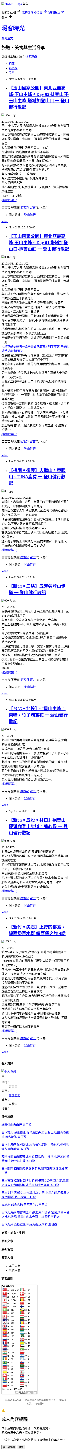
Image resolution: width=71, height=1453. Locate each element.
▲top (4, 221)
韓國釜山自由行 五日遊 (16, 1124)
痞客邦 (24, 207)
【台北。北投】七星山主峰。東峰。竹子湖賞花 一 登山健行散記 (38, 715)
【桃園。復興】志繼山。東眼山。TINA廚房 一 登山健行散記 (37, 476)
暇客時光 (13, 28)
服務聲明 (39, 1403)
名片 (12, 72)
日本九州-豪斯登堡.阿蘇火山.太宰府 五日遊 (29, 1224)
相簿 (12, 63)
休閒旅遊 (31, 56)
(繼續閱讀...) (9, 200)
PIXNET (17, 1399)
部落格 (13, 68)
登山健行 (30, 214)
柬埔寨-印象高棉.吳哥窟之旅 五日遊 (24, 1204)
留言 (33, 207)
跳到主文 (7, 38)
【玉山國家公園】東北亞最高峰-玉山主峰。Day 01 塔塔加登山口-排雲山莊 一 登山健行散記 (39, 242)
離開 (21, 1447)
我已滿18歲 (9, 1447)
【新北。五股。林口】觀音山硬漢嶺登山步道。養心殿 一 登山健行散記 (38, 826)
